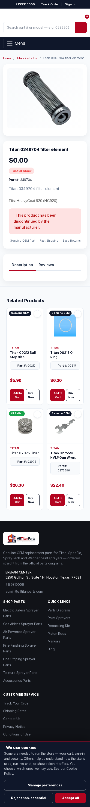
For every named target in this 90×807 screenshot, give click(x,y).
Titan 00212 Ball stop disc (23, 355)
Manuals (54, 641)
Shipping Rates (14, 711)
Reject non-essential (28, 798)
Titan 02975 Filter (24, 453)
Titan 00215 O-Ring (62, 355)
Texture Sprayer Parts (20, 673)
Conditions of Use (17, 734)
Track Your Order (16, 703)
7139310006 (25, 4)
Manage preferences (45, 785)
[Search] (81, 27)
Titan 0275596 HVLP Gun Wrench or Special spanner (64, 455)
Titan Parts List (27, 58)
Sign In (70, 4)
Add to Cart (17, 395)
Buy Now (31, 395)
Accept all (70, 798)
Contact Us (11, 719)
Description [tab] (22, 264)
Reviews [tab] (46, 264)
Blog (51, 649)
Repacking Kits (59, 626)
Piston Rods (57, 634)
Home (7, 58)
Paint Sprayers (59, 618)
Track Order (50, 4)
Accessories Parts (17, 680)
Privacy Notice (14, 727)
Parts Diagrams (59, 610)
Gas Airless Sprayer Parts (22, 624)
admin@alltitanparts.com (24, 591)
